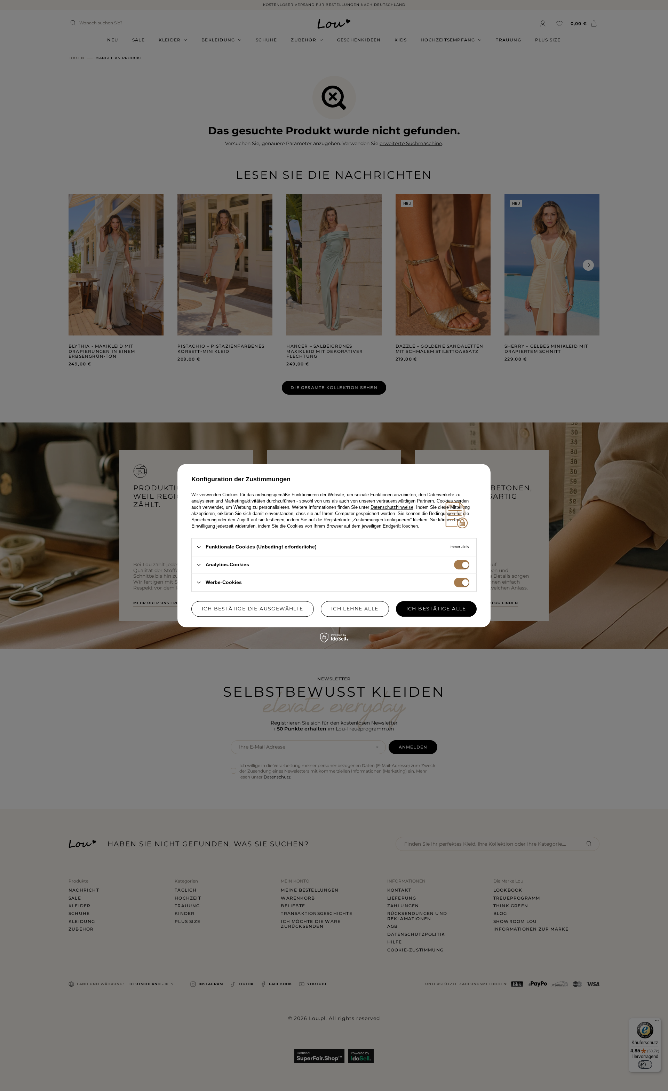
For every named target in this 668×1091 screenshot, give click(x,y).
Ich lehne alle (355, 609)
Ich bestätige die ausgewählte (252, 609)
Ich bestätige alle (436, 609)
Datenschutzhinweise (392, 507)
